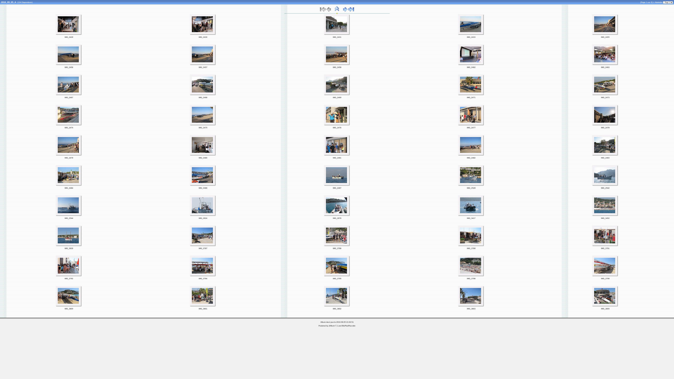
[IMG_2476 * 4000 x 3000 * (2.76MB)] (337, 125)
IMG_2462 (471, 67)
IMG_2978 (337, 218)
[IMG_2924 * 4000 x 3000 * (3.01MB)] (203, 216)
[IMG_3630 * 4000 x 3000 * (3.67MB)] (69, 246)
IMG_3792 (69, 279)
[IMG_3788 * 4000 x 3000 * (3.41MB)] (337, 246)
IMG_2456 (69, 67)
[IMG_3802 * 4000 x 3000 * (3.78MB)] (337, 306)
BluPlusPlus (347, 326)
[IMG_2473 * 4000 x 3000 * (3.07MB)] (605, 95)
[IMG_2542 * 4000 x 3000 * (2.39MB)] (605, 185)
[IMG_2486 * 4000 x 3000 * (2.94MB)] (203, 185)
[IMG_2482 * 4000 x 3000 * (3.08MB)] (471, 155)
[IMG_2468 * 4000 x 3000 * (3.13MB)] (203, 95)
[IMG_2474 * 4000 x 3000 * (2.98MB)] (69, 125)
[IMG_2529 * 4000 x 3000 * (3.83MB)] (471, 185)
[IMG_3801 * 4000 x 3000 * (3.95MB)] (203, 306)
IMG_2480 (203, 158)
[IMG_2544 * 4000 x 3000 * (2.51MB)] (69, 216)
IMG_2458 (337, 67)
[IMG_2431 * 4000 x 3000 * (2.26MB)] (337, 35)
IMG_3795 (337, 279)
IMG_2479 (69, 158)
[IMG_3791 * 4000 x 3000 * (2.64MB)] (605, 246)
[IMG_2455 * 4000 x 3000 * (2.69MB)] (605, 35)
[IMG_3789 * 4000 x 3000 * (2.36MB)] (471, 246)
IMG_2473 (605, 97)
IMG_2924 (203, 218)
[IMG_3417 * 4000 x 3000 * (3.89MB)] (471, 216)
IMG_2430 (203, 37)
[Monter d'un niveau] (337, 11)
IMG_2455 (605, 37)
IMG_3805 (605, 309)
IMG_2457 (203, 67)
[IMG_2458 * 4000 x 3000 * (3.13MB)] (337, 65)
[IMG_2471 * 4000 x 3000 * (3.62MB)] (471, 95)
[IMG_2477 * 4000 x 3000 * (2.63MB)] (471, 125)
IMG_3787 (203, 248)
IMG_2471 (471, 97)
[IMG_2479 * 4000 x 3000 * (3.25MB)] (69, 155)
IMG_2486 (203, 188)
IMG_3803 (471, 309)
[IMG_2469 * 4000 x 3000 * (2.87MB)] (337, 95)
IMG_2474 (69, 128)
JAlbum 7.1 (333, 326)
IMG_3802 (337, 309)
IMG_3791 (605, 248)
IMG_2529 (471, 188)
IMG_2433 (471, 37)
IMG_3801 (203, 309)
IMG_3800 (69, 309)
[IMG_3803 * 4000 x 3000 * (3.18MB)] (471, 306)
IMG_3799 (605, 279)
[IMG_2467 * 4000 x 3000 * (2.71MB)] (69, 95)
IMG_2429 (69, 37)
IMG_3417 (471, 218)
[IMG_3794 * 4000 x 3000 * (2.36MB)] (203, 276)
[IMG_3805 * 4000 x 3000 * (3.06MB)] (605, 306)
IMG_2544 (69, 218)
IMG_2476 (337, 128)
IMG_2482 (471, 158)
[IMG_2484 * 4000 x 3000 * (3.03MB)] (69, 185)
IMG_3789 (471, 248)
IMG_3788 (337, 248)
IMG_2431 (337, 37)
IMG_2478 (605, 128)
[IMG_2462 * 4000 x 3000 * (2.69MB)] (471, 65)
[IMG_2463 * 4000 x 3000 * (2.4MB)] (605, 65)
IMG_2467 (69, 97)
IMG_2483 (605, 158)
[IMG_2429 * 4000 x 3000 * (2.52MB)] (69, 35)
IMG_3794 (203, 279)
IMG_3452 (605, 218)
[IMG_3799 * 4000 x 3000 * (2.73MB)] (605, 276)
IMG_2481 (337, 158)
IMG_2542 (605, 188)
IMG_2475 (203, 128)
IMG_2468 (203, 97)
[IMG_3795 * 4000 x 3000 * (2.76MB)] (337, 276)
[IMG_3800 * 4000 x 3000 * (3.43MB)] (69, 306)
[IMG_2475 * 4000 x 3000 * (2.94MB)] (203, 125)
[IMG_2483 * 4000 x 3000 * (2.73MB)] (605, 155)
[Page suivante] (345, 11)
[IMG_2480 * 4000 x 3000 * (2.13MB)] (203, 155)
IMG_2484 (69, 188)
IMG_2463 (605, 67)
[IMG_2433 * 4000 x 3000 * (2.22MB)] (471, 35)
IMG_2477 (471, 128)
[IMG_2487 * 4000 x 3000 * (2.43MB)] (337, 185)
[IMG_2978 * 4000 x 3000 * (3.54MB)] (337, 216)
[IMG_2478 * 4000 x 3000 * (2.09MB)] (605, 125)
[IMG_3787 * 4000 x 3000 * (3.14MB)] (203, 246)
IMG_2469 (337, 97)
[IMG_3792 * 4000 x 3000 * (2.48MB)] (69, 276)
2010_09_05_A (8, 2)
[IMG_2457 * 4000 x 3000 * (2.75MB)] (203, 65)
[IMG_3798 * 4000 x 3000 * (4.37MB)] (471, 276)
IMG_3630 (69, 248)
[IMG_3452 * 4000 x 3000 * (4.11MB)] (605, 216)
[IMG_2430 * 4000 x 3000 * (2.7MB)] (203, 35)
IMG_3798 (471, 279)
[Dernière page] (351, 11)
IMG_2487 (337, 188)
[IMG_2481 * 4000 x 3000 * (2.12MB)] (337, 155)
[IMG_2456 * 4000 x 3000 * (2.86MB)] (69, 65)
